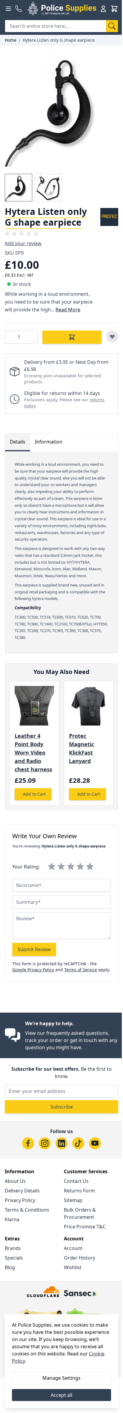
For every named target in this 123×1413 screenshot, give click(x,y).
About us (15, 1181)
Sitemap (73, 1200)
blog (10, 1267)
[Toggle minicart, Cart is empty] (114, 9)
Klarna (12, 1219)
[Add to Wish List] (112, 337)
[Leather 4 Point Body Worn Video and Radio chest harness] (34, 706)
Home (10, 40)
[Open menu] (8, 8)
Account (73, 1248)
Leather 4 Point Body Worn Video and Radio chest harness (33, 752)
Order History (79, 1257)
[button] (23, 233)
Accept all (61, 1395)
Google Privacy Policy (33, 969)
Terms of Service (80, 969)
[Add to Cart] (72, 337)
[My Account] (103, 9)
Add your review (23, 243)
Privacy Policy (20, 1200)
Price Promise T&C (85, 1226)
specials (14, 1257)
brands (13, 1248)
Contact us (76, 1181)
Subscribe (61, 1106)
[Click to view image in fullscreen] (61, 110)
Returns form (79, 1190)
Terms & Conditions (27, 1210)
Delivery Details (22, 1190)
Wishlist (73, 1267)
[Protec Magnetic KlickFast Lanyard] (88, 706)
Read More (68, 309)
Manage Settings (61, 1378)
